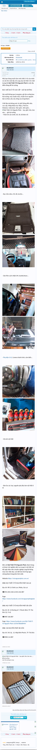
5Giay (4, 6)
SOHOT (27, 6)
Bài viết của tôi (5, 8)
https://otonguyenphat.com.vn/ (18, 578)
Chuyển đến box (13, 8)
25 (34, 75)
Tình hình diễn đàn (7, 739)
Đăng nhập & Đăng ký (29, 1)
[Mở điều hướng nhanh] (35, 32)
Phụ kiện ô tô (7, 357)
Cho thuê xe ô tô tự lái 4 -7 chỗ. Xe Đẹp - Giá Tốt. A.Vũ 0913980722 (14, 728)
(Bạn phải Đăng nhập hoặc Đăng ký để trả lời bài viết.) (24, 710)
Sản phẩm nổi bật (15, 6)
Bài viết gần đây (22, 8)
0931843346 (19, 57)
